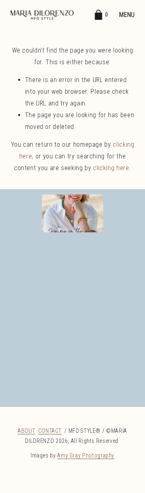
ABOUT (26, 431)
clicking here (111, 168)
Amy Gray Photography (85, 455)
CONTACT (50, 431)
